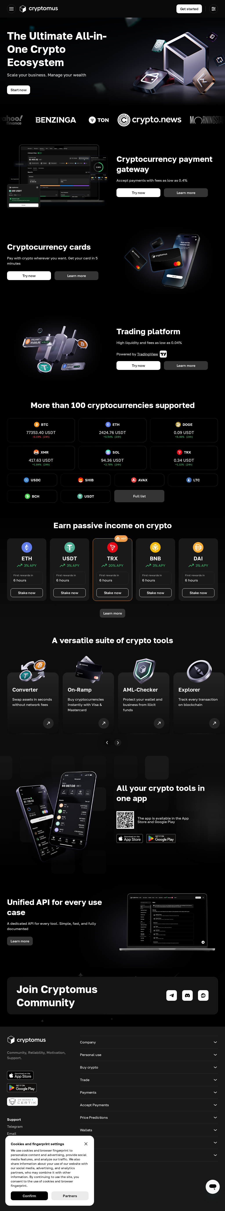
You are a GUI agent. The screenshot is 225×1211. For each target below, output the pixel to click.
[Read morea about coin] (62, 120)
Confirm (29, 1196)
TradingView (147, 354)
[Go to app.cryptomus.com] (38, 8)
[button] (149, 1042)
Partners (70, 1196)
